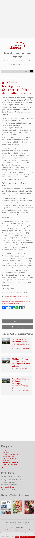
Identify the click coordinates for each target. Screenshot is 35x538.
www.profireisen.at (8, 487)
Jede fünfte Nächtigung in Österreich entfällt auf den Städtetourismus (17, 88)
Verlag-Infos (7, 460)
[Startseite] (17, 46)
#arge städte (6, 303)
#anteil (21, 301)
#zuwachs (27, 301)
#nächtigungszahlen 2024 (13, 299)
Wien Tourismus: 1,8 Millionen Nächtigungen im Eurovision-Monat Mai (20, 383)
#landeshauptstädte (8, 301)
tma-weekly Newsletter (10, 454)
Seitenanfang (18, 327)
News (5, 450)
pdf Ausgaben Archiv (9, 458)
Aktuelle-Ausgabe (8, 456)
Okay (17, 536)
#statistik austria (15, 303)
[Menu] (31, 71)
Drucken (18, 321)
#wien (17, 301)
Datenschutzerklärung (27, 536)
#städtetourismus (12, 296)
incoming (26, 348)
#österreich (21, 296)
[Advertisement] (17, 17)
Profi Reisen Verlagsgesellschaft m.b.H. (17, 530)
